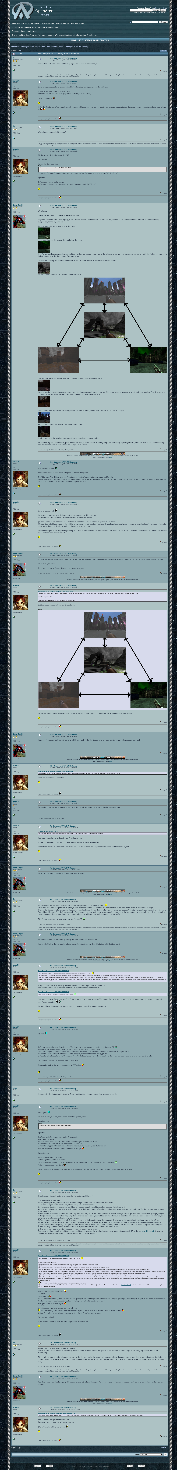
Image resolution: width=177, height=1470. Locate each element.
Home (73, 40)
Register (104, 40)
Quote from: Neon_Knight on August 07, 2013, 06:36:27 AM (56, 1413)
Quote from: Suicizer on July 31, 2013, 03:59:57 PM (54, 831)
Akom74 (16, 81)
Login (95, 40)
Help (81, 40)
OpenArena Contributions (46, 47)
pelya (15, 1088)
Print (164, 51)
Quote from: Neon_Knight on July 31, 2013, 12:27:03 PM (55, 591)
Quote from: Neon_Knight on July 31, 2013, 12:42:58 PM (55, 771)
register (163, 8)
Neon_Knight (18, 205)
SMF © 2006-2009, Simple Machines (98, 1466)
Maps (61, 47)
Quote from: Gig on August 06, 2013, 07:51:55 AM (53, 1255)
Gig (14, 58)
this (110, 457)
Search (88, 40)
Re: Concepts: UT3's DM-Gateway (63, 58)
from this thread (148, 1231)
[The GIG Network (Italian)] (14, 70)
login (157, 8)
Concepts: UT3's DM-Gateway (76, 47)
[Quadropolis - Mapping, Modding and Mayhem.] (14, 815)
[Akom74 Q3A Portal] (14, 113)
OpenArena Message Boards (22, 47)
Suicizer (16, 801)
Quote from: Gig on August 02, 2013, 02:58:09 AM (53, 971)
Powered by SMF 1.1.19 (78, 1466)
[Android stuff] (14, 1100)
